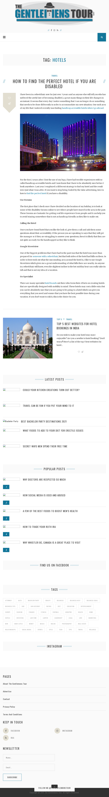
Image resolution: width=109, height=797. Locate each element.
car (23, 606)
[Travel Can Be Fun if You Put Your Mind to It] (11, 405)
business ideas (92, 600)
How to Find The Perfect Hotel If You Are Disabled (54, 84)
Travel (54, 75)
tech (60, 629)
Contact (6, 698)
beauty (48, 600)
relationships (10, 629)
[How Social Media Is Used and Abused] (11, 494)
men (6, 624)
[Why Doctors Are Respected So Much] (11, 479)
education (70, 606)
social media (26, 629)
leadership (58, 618)
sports (40, 629)
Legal (71, 618)
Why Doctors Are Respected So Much (44, 479)
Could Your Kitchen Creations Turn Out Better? (51, 390)
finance (31, 612)
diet (59, 606)
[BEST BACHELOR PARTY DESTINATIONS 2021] (10, 421)
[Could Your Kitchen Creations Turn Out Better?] (11, 389)
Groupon (68, 612)
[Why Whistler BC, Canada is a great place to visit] (11, 542)
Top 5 (59, 319)
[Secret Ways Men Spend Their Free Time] (11, 445)
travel (80, 629)
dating (48, 606)
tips (70, 629)
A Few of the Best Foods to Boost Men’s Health (50, 511)
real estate (82, 624)
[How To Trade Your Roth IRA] (11, 526)
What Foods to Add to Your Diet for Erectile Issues (53, 430)
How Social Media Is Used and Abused (44, 495)
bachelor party (33, 600)
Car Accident (35, 606)
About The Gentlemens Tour (15, 683)
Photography (67, 624)
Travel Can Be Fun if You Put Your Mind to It (48, 405)
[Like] (9, 98)
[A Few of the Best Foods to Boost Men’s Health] (11, 510)
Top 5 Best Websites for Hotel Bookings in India (77, 326)
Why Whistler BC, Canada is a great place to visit (52, 542)
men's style (18, 624)
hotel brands (51, 283)
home (91, 612)
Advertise (7, 691)
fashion (19, 612)
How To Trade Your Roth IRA (39, 527)
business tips (10, 606)
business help (75, 600)
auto (20, 600)
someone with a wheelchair (45, 256)
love (80, 618)
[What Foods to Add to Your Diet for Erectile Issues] (11, 430)
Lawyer (45, 618)
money (31, 624)
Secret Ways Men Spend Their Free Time (45, 446)
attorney (8, 600)
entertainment (86, 606)
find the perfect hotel (36, 193)
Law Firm (33, 618)
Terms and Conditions (12, 714)
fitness (43, 612)
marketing (92, 618)
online (53, 624)
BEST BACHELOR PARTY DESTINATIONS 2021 (44, 421)
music (42, 624)
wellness (92, 629)
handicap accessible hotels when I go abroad (83, 108)
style (51, 629)
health (80, 612)
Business (60, 600)
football (56, 612)
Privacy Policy (9, 706)
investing (20, 618)
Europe (7, 612)
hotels (7, 618)
